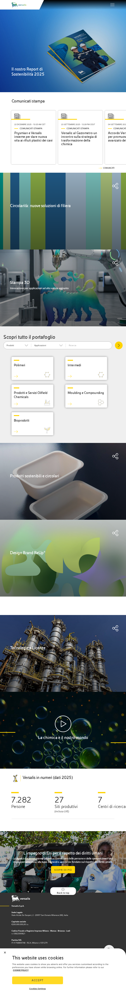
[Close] (5, 952)
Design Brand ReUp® (27, 552)
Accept (37, 980)
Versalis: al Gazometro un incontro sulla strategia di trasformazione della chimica (79, 138)
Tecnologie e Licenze (27, 647)
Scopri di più (63, 870)
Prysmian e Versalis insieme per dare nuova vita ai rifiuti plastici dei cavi (33, 136)
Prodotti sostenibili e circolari (34, 476)
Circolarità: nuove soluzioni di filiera (40, 205)
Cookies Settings (37, 988)
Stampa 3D (20, 282)
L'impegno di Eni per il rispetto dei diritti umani (63, 853)
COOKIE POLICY (21, 970)
